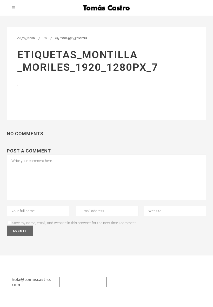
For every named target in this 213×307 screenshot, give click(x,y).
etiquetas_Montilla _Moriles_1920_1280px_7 (87, 61)
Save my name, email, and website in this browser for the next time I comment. (74, 223)
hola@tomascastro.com (31, 282)
